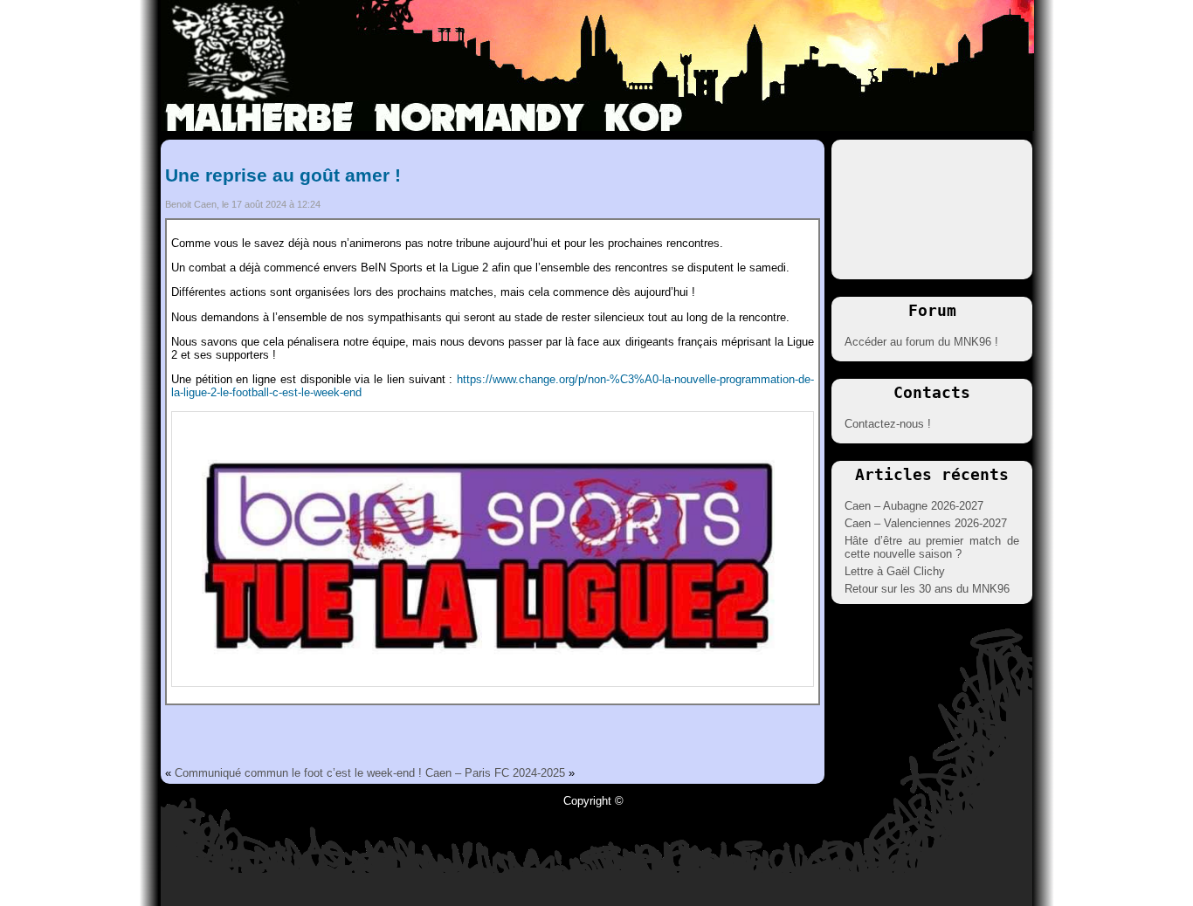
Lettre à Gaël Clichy (895, 571)
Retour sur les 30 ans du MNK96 (927, 588)
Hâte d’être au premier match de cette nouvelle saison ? (932, 547)
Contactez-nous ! (888, 423)
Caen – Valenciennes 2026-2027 (926, 523)
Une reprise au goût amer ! (283, 175)
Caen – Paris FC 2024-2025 (495, 772)
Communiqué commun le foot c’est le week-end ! (298, 772)
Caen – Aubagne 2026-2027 (914, 505)
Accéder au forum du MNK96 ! (921, 341)
